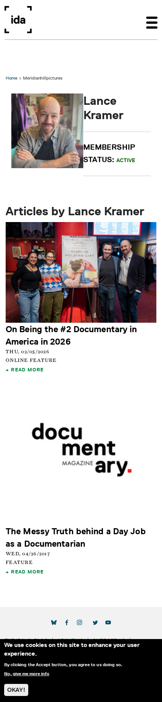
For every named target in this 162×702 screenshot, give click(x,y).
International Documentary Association (18, 19)
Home (11, 78)
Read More (27, 369)
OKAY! (16, 689)
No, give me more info (26, 673)
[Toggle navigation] (151, 19)
